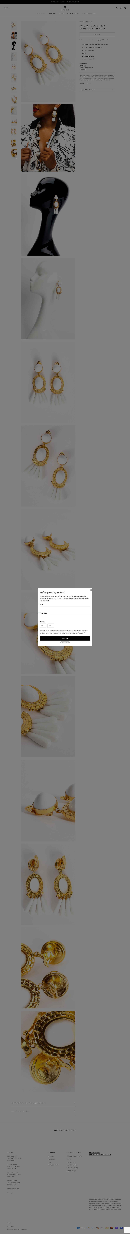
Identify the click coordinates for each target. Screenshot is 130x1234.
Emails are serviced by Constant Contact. (74, 633)
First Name (43, 613)
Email (41, 604)
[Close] (91, 590)
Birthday (42, 621)
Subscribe (65, 638)
